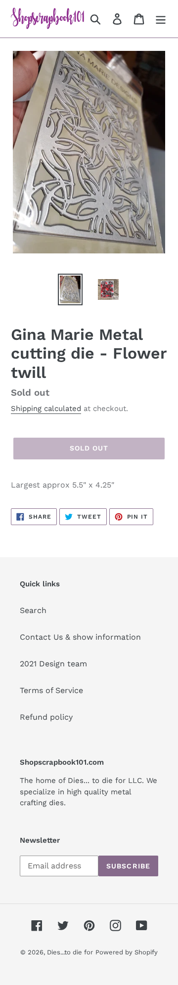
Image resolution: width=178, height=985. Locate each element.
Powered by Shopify (126, 952)
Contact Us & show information (80, 637)
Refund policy (46, 717)
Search (33, 610)
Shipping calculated (46, 408)
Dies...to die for (70, 952)
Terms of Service (51, 690)
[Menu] (161, 19)
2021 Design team (53, 663)
